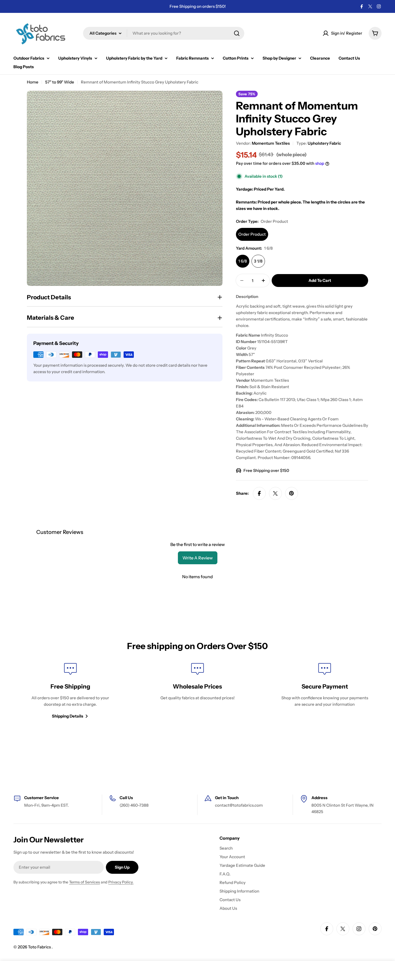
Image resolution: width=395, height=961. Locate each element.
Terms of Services (84, 882)
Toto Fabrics (40, 946)
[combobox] (163, 33)
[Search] (237, 33)
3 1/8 (258, 261)
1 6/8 (242, 261)
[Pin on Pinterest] (291, 493)
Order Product (252, 234)
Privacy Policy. (121, 882)
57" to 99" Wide (59, 82)
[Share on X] (275, 493)
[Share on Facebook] (259, 493)
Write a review (197, 557)
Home (32, 82)
